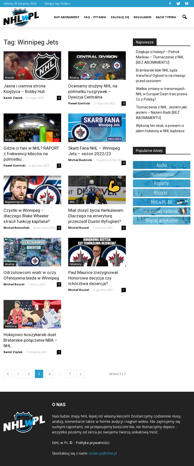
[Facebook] (170, 4)
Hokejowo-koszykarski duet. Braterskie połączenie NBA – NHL (30, 340)
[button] (184, 13)
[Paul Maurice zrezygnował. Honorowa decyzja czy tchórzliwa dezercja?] (97, 252)
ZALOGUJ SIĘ (120, 17)
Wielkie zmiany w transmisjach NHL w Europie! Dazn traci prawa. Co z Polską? (162, 94)
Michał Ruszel (78, 227)
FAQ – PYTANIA (95, 17)
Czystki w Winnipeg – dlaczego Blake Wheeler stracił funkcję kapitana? (27, 216)
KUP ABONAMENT (67, 17)
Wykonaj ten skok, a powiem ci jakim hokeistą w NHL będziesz (160, 128)
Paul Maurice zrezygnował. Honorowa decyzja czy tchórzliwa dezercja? (93, 278)
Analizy (74, 77)
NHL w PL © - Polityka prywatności (80, 442)
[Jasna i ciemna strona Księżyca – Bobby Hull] (32, 65)
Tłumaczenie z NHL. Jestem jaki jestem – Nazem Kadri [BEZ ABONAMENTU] (161, 112)
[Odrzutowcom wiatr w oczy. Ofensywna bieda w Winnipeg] (32, 252)
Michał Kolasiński (17, 227)
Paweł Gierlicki (79, 103)
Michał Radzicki (80, 160)
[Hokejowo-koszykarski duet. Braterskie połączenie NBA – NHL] (32, 314)
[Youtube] (186, 4)
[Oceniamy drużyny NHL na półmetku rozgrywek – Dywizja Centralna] (97, 65)
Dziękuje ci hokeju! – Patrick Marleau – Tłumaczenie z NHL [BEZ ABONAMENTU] (160, 57)
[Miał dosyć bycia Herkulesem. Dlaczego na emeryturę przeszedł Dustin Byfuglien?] (97, 190)
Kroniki (9, 77)
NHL (72, 140)
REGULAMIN (142, 17)
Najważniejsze (14, 202)
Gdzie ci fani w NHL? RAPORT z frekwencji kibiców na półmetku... (31, 154)
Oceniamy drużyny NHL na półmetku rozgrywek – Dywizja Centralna (92, 91)
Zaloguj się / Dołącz (57, 3)
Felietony (75, 264)
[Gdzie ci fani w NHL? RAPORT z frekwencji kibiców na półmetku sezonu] (32, 127)
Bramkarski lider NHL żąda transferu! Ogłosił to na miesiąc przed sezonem (161, 75)
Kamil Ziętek (13, 98)
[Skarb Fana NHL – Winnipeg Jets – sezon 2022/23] (97, 127)
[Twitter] (178, 4)
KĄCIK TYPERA (166, 17)
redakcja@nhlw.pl (103, 453)
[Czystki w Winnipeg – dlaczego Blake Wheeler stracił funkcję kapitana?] (32, 190)
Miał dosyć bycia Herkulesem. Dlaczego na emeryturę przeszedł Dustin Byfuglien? (96, 216)
